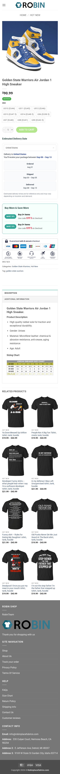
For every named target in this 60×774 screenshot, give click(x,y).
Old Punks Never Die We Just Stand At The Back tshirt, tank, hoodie (44, 537)
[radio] (9, 108)
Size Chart (7, 695)
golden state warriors (14, 271)
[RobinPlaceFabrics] (30, 5)
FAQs (5, 690)
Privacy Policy (9, 667)
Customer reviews (11, 718)
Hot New (35, 15)
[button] (4, 5)
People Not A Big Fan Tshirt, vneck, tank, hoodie (43, 433)
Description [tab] (11, 293)
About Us (7, 656)
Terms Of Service (11, 673)
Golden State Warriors (21, 266)
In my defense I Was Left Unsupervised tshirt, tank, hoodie (42, 483)
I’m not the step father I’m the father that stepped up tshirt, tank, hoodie (43, 588)
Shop (5, 650)
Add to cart (27, 129)
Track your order (10, 661)
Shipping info (9, 706)
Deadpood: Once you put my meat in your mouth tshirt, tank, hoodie (15, 588)
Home (23, 15)
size (4, 103)
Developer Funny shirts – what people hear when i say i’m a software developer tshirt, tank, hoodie (15, 485)
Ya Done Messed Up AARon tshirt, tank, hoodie (14, 433)
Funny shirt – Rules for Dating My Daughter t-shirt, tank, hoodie (14, 537)
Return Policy (9, 701)
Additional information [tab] (17, 299)
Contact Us (7, 712)
